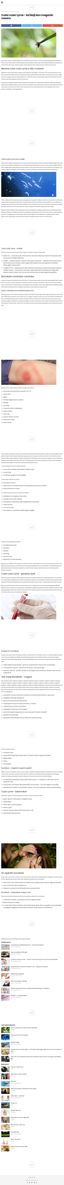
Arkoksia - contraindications (19, 995)
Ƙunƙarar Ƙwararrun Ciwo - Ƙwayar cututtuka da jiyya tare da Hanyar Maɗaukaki (34, 959)
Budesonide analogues (17, 974)
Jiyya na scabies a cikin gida (19, 952)
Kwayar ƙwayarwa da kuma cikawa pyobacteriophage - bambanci (30, 988)
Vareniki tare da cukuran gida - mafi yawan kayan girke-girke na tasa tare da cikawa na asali (36, 1050)
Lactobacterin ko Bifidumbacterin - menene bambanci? (27, 945)
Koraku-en (14, 1103)
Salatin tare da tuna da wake (19, 1146)
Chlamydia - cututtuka (17, 1096)
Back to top (32, 1177)
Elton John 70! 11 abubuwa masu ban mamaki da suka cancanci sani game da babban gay (36, 1057)
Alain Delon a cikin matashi (18, 1074)
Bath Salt (13, 1081)
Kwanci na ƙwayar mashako (19, 981)
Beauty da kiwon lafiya (6, 11)
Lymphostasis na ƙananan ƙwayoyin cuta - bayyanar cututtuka (29, 966)
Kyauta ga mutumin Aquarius (19, 1035)
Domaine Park (15, 1132)
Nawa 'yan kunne (16, 1139)
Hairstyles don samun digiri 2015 (20, 1117)
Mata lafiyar (16, 11)
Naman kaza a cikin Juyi (18, 1125)
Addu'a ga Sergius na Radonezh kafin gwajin (23, 1088)
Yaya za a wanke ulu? (17, 1067)
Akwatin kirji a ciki (16, 1110)
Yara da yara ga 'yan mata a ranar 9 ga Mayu (24, 1028)
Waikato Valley (15, 1042)
